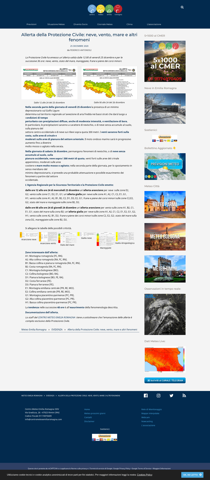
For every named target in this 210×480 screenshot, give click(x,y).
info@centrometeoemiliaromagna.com (43, 419)
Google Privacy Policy (121, 468)
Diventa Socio (81, 24)
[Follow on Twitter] (171, 395)
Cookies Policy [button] (144, 475)
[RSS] (184, 395)
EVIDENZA (57, 329)
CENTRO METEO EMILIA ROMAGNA (56, 317)
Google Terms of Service (141, 468)
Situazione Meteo (56, 24)
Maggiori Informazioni (162, 468)
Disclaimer (89, 421)
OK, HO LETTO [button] (192, 474)
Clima (129, 24)
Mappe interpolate (150, 413)
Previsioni (31, 24)
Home (87, 409)
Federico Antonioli (80, 50)
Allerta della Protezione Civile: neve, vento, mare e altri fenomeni (102, 329)
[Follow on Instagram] (158, 395)
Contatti (88, 417)
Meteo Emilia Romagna (33, 329)
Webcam (145, 417)
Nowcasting (147, 421)
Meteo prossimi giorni (94, 413)
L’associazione (154, 24)
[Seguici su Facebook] (145, 395)
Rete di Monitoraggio (151, 409)
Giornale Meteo (105, 24)
